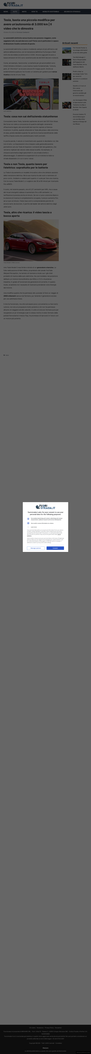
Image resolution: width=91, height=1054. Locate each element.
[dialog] (45, 527)
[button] (45, 527)
